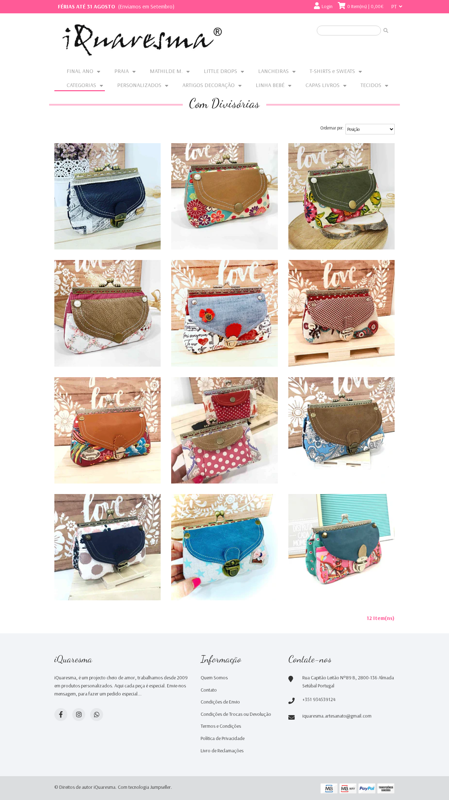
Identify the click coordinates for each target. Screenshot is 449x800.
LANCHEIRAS (273, 70)
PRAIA (121, 70)
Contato (209, 690)
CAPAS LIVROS (323, 84)
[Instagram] (78, 714)
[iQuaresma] (142, 40)
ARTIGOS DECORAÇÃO (208, 84)
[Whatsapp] (96, 714)
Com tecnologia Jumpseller (144, 787)
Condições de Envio (220, 702)
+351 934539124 (318, 699)
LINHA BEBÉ (270, 84)
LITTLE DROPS (220, 70)
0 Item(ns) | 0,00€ (365, 6)
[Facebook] (60, 714)
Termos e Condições (221, 726)
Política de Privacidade (222, 738)
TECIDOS (371, 84)
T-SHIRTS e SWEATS (332, 70)
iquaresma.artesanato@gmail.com (336, 716)
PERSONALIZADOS (139, 84)
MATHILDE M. (166, 70)
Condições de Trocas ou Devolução (236, 714)
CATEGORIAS (81, 84)
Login (327, 6)
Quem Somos (214, 677)
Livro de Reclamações (222, 750)
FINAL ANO (80, 70)
